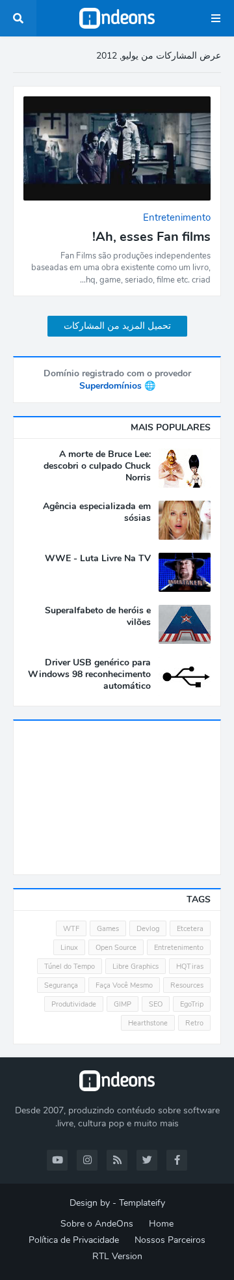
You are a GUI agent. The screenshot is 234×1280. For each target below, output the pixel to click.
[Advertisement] (117, 797)
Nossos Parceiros (170, 1240)
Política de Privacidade (74, 1240)
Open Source (116, 948)
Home (161, 1223)
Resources (186, 985)
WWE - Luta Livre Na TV (98, 558)
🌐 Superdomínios (117, 386)
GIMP (122, 1004)
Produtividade (73, 1004)
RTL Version (117, 1256)
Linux (69, 948)
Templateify (142, 1203)
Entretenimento (178, 948)
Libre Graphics (135, 966)
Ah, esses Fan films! (151, 237)
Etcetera (190, 929)
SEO (155, 1004)
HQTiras (189, 966)
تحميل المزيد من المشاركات (117, 326)
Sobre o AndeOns (96, 1223)
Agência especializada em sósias (97, 512)
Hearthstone (148, 1023)
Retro (194, 1023)
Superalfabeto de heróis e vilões (98, 616)
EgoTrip (191, 1004)
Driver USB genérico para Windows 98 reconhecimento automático (89, 674)
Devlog (147, 929)
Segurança (61, 985)
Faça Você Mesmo (124, 985)
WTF (71, 929)
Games (108, 929)
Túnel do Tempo (69, 966)
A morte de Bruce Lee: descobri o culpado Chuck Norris (97, 466)
